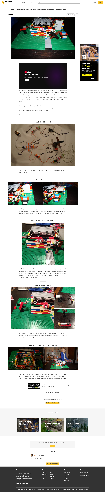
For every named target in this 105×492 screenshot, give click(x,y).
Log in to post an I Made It (52, 403)
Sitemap (66, 478)
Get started (66, 474)
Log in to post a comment (52, 463)
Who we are (67, 480)
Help (65, 476)
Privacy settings (49, 489)
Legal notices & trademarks (82, 489)
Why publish (67, 472)
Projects (18, 2)
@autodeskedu (85, 475)
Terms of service (31, 489)
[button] (77, 15)
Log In (94, 2)
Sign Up (100, 2)
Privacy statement (40, 489)
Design (43, 476)
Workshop (44, 474)
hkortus (35, 455)
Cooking (52, 472)
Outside (52, 476)
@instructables (85, 472)
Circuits (44, 472)
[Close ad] (97, 45)
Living (16, 12)
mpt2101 (11, 12)
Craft (43, 478)
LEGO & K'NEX (22, 12)
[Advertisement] (89, 62)
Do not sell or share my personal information (64, 489)
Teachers (31, 2)
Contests (24, 2)
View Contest (71, 386)
